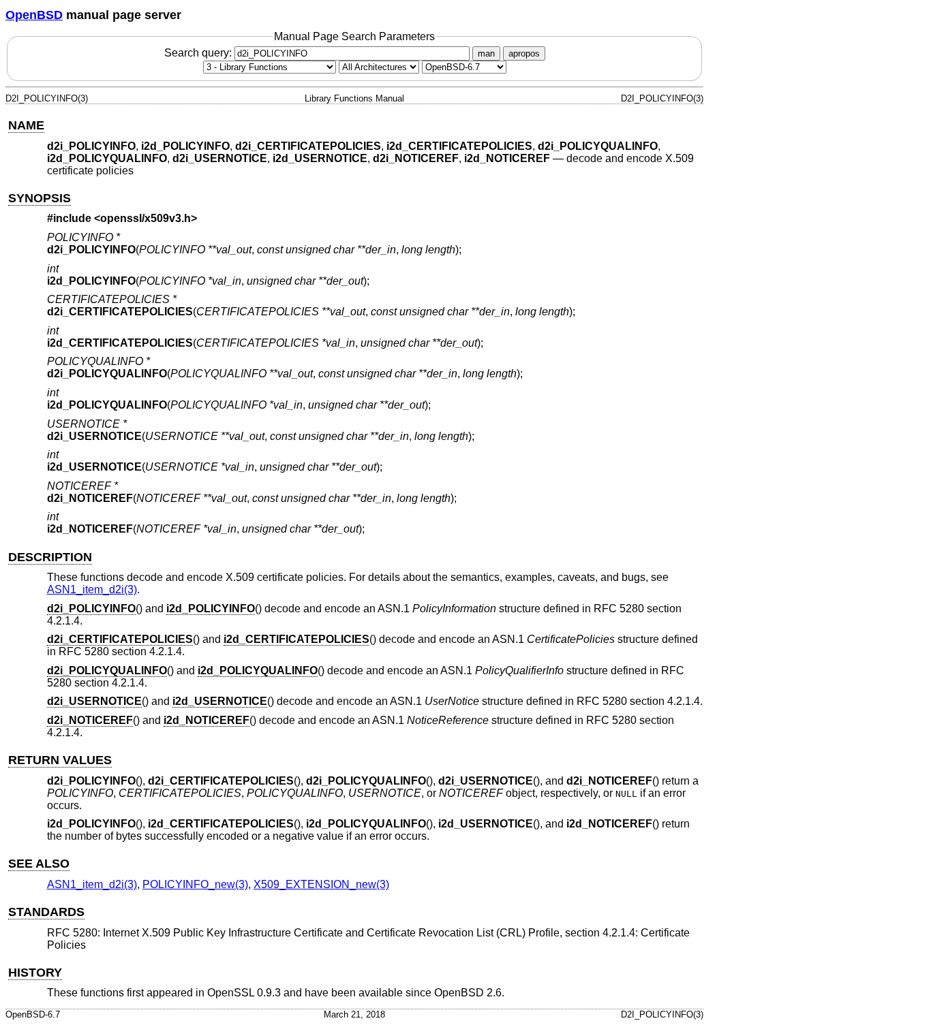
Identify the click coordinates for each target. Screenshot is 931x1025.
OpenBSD (34, 15)
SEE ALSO (39, 863)
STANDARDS (46, 912)
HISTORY (35, 972)
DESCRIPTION (50, 557)
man (486, 53)
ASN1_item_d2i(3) (92, 589)
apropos (524, 53)
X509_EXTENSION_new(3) (321, 884)
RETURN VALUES (60, 760)
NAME (26, 125)
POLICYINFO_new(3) (195, 884)
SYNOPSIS (39, 198)
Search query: (199, 53)
